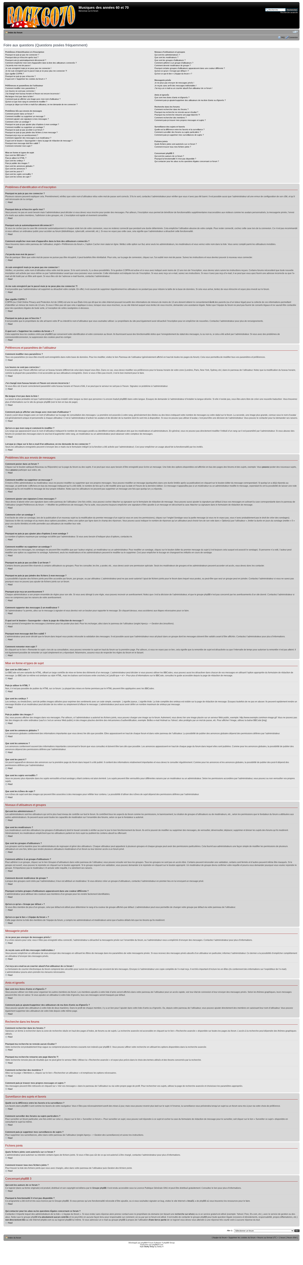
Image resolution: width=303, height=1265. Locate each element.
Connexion (293, 37)
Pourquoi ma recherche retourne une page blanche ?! (177, 115)
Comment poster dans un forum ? (19, 114)
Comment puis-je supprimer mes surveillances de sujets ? (179, 135)
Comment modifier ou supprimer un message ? (25, 116)
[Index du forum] (41, 15)
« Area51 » (191, 1201)
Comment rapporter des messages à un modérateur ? (28, 138)
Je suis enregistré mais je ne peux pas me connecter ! (28, 68)
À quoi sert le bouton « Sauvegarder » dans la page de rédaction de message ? (38, 141)
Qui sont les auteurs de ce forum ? (169, 156)
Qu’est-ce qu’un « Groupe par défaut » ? (171, 71)
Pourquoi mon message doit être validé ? (22, 143)
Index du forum (15, 32)
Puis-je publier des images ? (17, 163)
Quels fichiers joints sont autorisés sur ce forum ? (175, 144)
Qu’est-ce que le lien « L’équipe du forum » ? (173, 74)
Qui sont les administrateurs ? (167, 55)
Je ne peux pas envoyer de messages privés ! (174, 83)
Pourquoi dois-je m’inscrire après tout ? (21, 57)
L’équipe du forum (219, 1237)
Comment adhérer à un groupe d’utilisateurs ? (173, 63)
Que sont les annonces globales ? (19, 166)
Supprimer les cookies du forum (241, 1237)
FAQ (283, 37)
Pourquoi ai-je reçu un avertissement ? (21, 135)
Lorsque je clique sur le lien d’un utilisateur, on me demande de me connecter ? (41, 104)
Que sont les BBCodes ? (15, 155)
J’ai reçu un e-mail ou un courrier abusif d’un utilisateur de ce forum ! (183, 88)
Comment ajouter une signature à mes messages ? (27, 119)
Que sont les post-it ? (14, 171)
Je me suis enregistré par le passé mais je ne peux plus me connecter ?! (36, 71)
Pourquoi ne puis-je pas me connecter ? (22, 55)
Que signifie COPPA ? (14, 74)
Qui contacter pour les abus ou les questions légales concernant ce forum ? (186, 161)
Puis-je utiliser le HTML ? (15, 158)
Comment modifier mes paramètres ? (21, 88)
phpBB (144, 1243)
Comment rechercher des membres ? (170, 118)
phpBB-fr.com (157, 1245)
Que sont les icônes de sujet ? (18, 177)
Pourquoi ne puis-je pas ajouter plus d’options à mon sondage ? (32, 124)
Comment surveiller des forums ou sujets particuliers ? (177, 132)
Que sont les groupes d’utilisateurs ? (170, 60)
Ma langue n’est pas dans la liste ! (19, 96)
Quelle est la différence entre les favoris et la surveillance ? (179, 129)
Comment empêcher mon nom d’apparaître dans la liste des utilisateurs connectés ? (41, 63)
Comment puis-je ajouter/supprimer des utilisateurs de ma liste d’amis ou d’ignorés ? (190, 100)
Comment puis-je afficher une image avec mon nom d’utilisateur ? (32, 99)
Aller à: (230, 1230)
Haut (10, 202)
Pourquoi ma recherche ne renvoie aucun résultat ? (176, 112)
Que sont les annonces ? (16, 169)
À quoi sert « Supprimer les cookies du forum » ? (26, 79)
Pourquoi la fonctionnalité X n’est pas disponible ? (175, 159)
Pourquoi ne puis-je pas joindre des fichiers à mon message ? (31, 132)
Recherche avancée (289, 12)
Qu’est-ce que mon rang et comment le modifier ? (26, 102)
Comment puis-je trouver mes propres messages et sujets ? (180, 120)
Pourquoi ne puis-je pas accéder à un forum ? (24, 130)
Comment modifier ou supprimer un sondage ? (25, 127)
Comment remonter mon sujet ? (18, 146)
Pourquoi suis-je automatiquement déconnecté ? (25, 60)
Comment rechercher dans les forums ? (171, 109)
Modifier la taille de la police (295, 31)
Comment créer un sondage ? (18, 122)
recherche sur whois (184, 1214)
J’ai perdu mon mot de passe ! (18, 65)
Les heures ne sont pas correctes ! (20, 91)
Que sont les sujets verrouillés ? (19, 174)
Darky (159, 1247)
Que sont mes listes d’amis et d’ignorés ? (171, 97)
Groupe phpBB (99, 1188)
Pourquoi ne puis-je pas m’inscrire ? (20, 76)
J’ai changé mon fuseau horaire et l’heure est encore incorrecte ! (32, 94)
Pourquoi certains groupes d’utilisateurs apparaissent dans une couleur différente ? (189, 68)
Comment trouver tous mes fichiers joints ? (172, 147)
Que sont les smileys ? (15, 161)
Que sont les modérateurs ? (166, 57)
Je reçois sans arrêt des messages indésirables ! (175, 86)
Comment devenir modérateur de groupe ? (172, 65)
